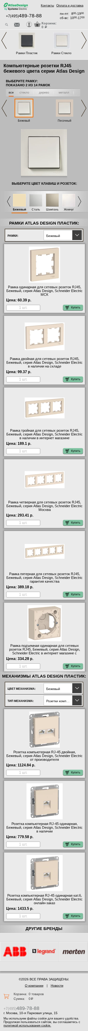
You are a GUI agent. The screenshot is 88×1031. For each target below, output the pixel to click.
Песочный (64, 120)
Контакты (47, 5)
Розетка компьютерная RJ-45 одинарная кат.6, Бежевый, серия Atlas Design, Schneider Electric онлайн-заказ (44, 899)
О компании (34, 985)
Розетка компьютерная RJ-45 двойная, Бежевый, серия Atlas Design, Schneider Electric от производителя (44, 755)
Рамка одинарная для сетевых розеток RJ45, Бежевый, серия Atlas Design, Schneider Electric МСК (44, 290)
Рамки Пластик (27, 53)
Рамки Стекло (61, 53)
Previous (4, 40)
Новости (57, 985)
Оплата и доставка (69, 5)
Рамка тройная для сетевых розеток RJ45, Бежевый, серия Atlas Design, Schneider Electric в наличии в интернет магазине (44, 434)
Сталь (36, 209)
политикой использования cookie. (27, 1025)
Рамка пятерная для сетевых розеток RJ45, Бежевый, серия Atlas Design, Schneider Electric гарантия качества (44, 577)
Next (84, 40)
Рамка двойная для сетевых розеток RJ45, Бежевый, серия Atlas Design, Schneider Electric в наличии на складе (44, 362)
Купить (75, 307)
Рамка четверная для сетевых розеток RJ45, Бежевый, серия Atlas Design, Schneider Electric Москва (44, 506)
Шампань (52, 209)
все (11, 92)
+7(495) (24, 16)
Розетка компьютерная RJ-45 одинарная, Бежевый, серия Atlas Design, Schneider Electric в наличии (44, 827)
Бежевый (24, 120)
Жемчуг (69, 209)
